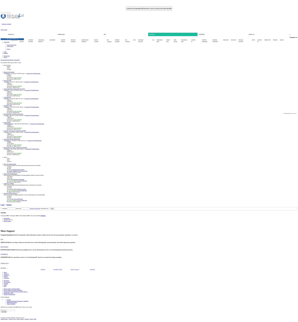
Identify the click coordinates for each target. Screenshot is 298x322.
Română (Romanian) (12, 302)
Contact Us (6, 275)
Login (2, 205)
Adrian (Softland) (17, 77)
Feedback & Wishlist (9, 183)
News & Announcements (10, 164)
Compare (6, 283)
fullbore (7, 82)
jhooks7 (7, 90)
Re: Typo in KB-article (17, 199)
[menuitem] (10, 46)
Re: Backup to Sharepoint (18, 179)
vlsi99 (6, 115)
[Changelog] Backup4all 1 (18, 169)
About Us (6, 273)
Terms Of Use (12, 319)
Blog (5, 286)
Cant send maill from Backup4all (12, 139)
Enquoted (92, 269)
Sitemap (27, 319)
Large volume (7, 122)
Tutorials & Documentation (10, 193)
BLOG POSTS (4, 247)
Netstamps (7, 140)
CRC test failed (7, 80)
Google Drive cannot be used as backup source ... (16, 291)
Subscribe (3, 311)
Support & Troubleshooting (33, 73)
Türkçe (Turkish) (11, 304)
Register (9, 205)
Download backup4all (6, 60)
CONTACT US (5, 263)
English (9, 299)
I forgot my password (35, 208)
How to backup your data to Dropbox (13, 290)
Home (5, 272)
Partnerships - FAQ (8, 293)
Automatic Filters (8, 105)
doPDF (60, 269)
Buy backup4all (16, 60)
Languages (6, 278)
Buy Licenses (7, 282)
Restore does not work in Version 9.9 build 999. (15, 147)
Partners (6, 276)
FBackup (43, 269)
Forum (5, 284)
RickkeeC (7, 73)
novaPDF (55, 269)
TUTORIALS (4, 254)
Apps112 (77, 269)
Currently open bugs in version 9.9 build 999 (15, 130)
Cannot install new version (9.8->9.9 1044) (14, 89)
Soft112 (72, 269)
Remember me (45, 208)
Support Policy (4, 319)
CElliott (7, 149)
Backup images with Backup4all (12, 289)
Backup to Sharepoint (9, 72)
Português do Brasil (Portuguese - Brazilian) (17, 301)
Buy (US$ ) (5, 13)
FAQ (2, 239)
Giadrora (43, 215)
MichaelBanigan (9, 123)
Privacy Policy (20, 319)
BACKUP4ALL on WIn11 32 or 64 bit (13, 114)
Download (6, 280)
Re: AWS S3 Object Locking (19, 189)
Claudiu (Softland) (12, 171)
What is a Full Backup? (9, 294)
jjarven (7, 132)
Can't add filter (7, 97)
